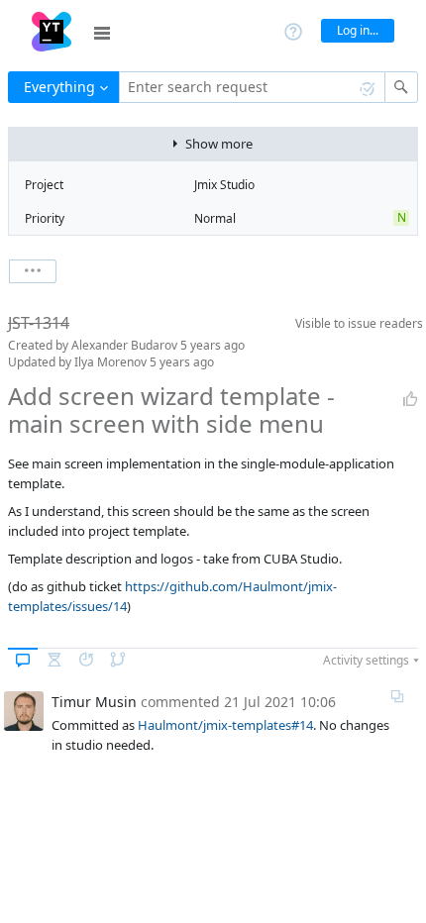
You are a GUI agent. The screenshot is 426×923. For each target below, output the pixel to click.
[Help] (293, 30)
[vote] (410, 399)
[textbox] (252, 87)
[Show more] (32, 271)
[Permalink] (397, 696)
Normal (215, 218)
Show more (219, 144)
